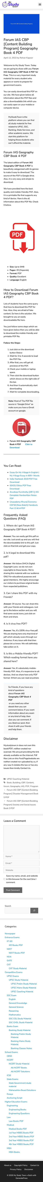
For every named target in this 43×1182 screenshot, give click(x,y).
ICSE (9, 1075)
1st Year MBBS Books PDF (21, 1132)
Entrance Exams (12, 937)
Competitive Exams (13, 972)
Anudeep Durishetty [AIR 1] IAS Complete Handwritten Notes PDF (24, 495)
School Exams (11, 1052)
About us (7, 1165)
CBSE (9, 1056)
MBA (9, 1148)
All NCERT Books (19, 1067)
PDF (27, 786)
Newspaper (10, 933)
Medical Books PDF (18, 1129)
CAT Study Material (18, 968)
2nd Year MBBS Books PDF (21, 1136)
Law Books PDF (16, 1121)
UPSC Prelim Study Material (24, 983)
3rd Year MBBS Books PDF (21, 1140)
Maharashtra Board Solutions (22, 1090)
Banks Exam (12, 1026)
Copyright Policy (20, 1165)
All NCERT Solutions (20, 1071)
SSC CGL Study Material (20, 1018)
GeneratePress (21, 1178)
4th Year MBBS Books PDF (21, 1144)
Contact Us (34, 1165)
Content (30, 782)
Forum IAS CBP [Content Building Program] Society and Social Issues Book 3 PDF (21, 805)
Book (9, 782)
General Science (16, 1007)
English (12, 999)
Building (16, 782)
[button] (40, 4)
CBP (23, 782)
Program (34, 786)
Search (8, 906)
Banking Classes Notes (21, 1048)
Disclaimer (28, 1169)
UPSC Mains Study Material (23, 987)
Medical (10, 1125)
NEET (9, 949)
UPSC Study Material (18, 980)
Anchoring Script (14, 1098)
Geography (15, 786)
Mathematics (15, 1014)
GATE (9, 960)
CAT (9, 964)
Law (9, 1117)
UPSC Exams (13, 976)
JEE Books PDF (16, 945)
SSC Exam (11, 995)
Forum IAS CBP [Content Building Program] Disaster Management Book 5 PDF (21, 794)
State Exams (12, 1079)
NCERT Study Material (19, 1063)
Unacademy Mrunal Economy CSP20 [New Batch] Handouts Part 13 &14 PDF (24, 505)
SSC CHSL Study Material (20, 1022)
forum (6, 786)
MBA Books (14, 1152)
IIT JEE (10, 941)
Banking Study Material (19, 1030)
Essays (10, 1094)
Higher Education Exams (16, 1101)
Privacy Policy (16, 1169)
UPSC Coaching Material (18, 779)
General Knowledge (18, 1003)
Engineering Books (17, 1109)
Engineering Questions (19, 1113)
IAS (22, 786)
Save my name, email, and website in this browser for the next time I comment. (22, 879)
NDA (9, 956)
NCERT (10, 1059)
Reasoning (14, 1011)
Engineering (12, 1105)
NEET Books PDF (17, 953)
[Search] (34, 910)
